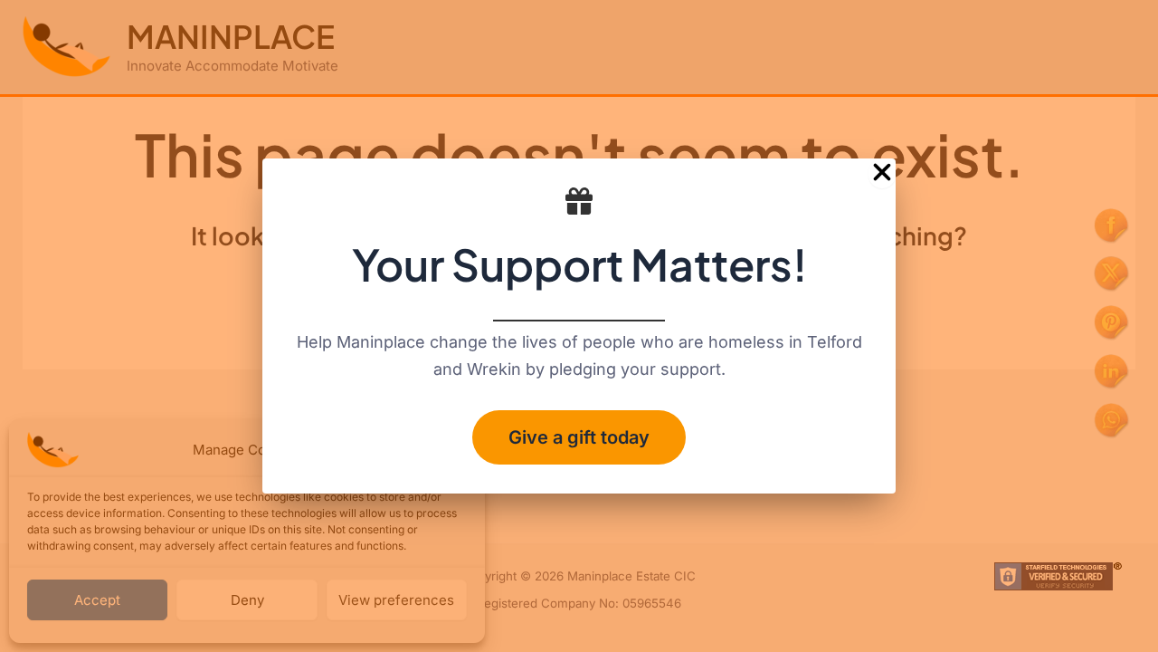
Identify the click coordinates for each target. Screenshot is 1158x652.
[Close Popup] (882, 173)
